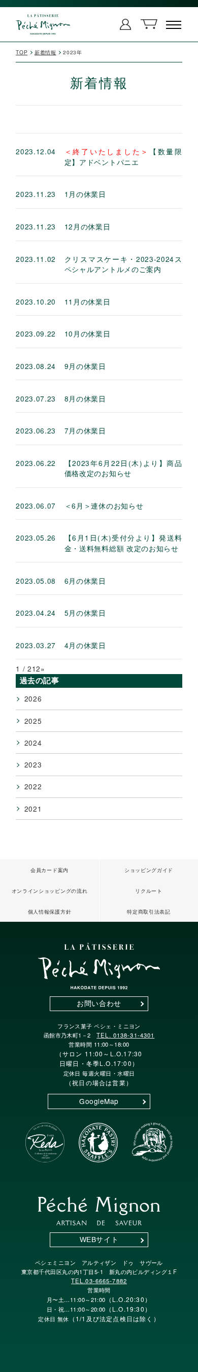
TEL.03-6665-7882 (99, 1281)
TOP (21, 52)
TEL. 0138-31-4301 (125, 1035)
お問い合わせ (99, 1004)
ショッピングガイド (148, 870)
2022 (33, 786)
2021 (33, 809)
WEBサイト (99, 1240)
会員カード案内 (49, 870)
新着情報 (45, 52)
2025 (33, 721)
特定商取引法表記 (148, 911)
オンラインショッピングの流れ (50, 890)
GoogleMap (98, 1101)
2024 (33, 743)
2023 (33, 764)
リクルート (148, 890)
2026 (33, 698)
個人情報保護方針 (49, 911)
